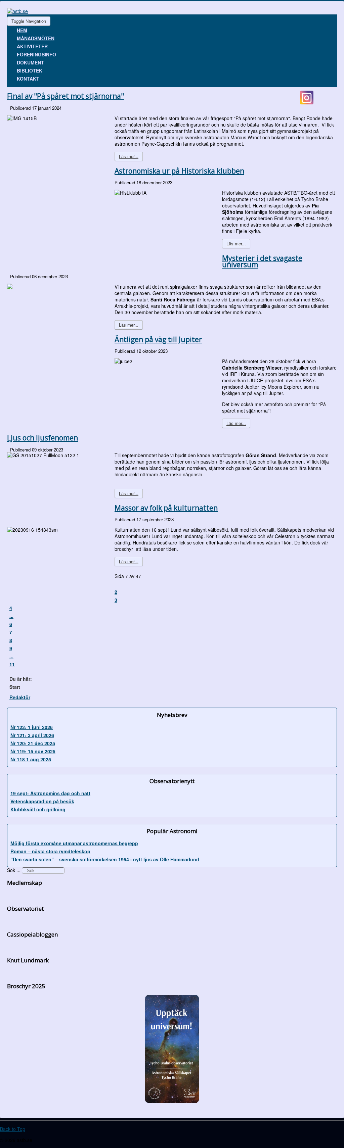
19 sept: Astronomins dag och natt (50, 793)
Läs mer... (128, 156)
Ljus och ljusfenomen (42, 437)
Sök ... (13, 870)
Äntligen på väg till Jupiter (158, 339)
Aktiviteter (32, 46)
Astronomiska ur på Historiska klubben (179, 171)
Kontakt (28, 78)
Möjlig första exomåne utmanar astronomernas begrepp (74, 843)
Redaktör (19, 697)
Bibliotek (29, 70)
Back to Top (12, 1129)
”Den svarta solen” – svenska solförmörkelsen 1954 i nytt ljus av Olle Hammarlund (104, 859)
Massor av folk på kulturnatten (166, 508)
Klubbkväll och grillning (38, 809)
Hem (22, 30)
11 (12, 664)
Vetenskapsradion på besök (42, 801)
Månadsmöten (35, 38)
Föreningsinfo (36, 54)
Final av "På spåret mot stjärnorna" (65, 96)
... (11, 616)
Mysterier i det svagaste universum (262, 261)
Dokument (30, 62)
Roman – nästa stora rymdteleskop (50, 851)
